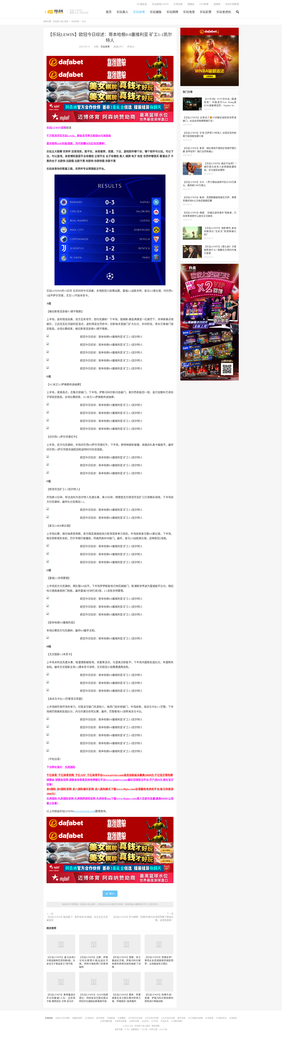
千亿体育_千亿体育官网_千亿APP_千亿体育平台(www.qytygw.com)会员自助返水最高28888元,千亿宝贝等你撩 (110, 775)
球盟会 (191, 4)
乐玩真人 (122, 12)
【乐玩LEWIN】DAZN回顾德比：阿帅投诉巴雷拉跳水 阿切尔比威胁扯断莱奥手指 (93, 997)
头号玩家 (178, 4)
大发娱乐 (233, 1018)
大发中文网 (134, 1021)
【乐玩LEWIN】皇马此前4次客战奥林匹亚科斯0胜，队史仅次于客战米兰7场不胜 (61, 960)
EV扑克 (154, 1021)
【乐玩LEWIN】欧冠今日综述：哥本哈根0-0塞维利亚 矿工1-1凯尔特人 (127, 904)
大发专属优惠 (106, 1021)
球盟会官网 (77, 1018)
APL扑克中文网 (168, 1018)
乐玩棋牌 (172, 12)
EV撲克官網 (176, 1021)
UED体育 (204, 4)
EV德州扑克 (221, 1018)
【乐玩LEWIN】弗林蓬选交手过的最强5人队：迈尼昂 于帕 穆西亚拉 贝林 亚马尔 (61, 997)
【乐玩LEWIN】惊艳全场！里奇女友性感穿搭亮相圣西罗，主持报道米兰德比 (159, 960)
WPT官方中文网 (135, 1018)
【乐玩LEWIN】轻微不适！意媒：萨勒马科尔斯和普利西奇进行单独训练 (159, 997)
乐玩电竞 (189, 12)
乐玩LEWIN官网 (62, 1018)
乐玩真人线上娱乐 (54, 11)
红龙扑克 (165, 1021)
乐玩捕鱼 (156, 12)
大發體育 (121, 1018)
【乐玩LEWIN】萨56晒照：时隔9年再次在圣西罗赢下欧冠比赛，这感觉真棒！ (142, 918)
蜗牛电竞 (181, 1018)
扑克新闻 (209, 1018)
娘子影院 (100, 1018)
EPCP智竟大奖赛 (195, 1018)
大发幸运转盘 (120, 1021)
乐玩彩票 (206, 12)
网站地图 (155, 1026)
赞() (111, 893)
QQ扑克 (145, 1021)
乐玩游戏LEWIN (160, 4)
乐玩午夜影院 (232, 4)
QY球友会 (142, 4)
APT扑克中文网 (151, 1018)
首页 (109, 12)
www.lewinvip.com (84, 811)
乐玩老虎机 (223, 12)
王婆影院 (111, 1018)
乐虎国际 (70, 767)
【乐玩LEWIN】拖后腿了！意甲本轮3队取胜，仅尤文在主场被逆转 (77, 918)
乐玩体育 (139, 12)
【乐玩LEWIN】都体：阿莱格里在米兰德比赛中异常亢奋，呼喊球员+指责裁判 (126, 997)
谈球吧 (216, 4)
